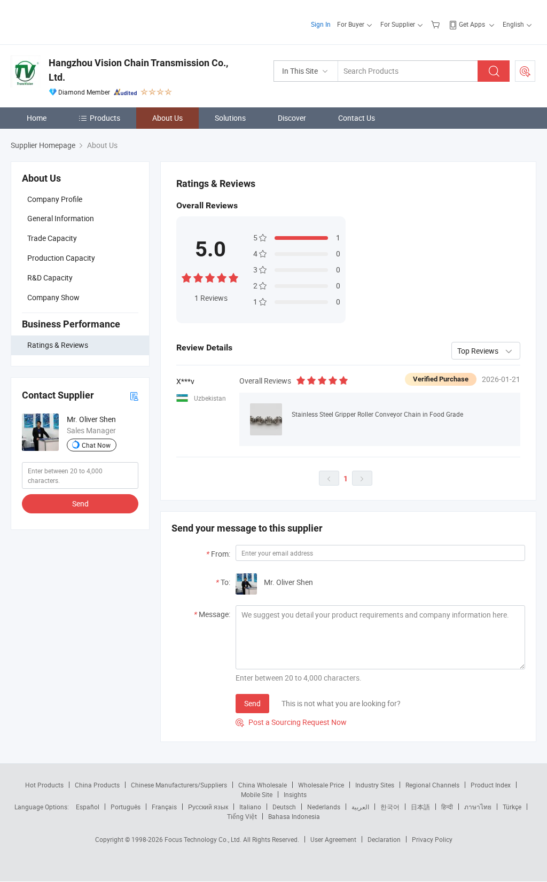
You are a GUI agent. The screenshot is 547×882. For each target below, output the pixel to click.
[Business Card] (134, 395)
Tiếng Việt (242, 816)
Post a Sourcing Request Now (291, 722)
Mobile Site (256, 794)
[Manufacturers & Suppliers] (79, 21)
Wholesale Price (321, 784)
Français (164, 806)
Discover (292, 118)
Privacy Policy (432, 839)
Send (80, 503)
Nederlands (323, 806)
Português (125, 806)
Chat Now (96, 445)
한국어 (390, 806)
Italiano (250, 806)
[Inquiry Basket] (436, 24)
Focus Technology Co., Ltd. (204, 839)
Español (87, 806)
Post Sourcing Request (525, 71)
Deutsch (284, 806)
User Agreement (333, 839)
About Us (167, 118)
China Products (97, 784)
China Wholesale (262, 784)
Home (36, 118)
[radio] (186, 277)
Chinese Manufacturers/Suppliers (179, 784)
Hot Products (44, 784)
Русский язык (208, 806)
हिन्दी (447, 806)
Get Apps (472, 24)
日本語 (420, 806)
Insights (295, 794)
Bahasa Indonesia (294, 816)
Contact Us (356, 118)
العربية (360, 806)
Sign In (321, 24)
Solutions (230, 118)
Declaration (384, 839)
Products (105, 118)
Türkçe (512, 806)
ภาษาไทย (477, 806)
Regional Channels (432, 784)
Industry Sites (374, 784)
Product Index (491, 784)
